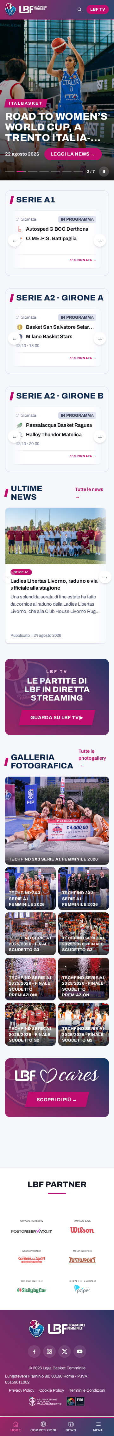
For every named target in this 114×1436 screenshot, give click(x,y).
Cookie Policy (51, 1390)
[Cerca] (79, 9)
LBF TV (97, 9)
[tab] (10, 171)
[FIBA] (75, 1401)
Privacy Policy (21, 1390)
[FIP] (45, 1401)
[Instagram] (49, 1351)
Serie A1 (35, 200)
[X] (64, 1351)
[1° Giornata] (56, 239)
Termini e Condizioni (87, 1390)
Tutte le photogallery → (92, 758)
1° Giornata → (83, 260)
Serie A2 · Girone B (60, 396)
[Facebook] (34, 1351)
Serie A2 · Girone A (60, 298)
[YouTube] (79, 1351)
